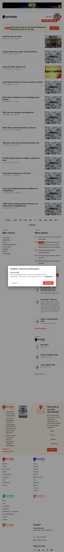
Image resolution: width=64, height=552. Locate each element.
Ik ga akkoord (48, 283)
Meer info (14, 283)
